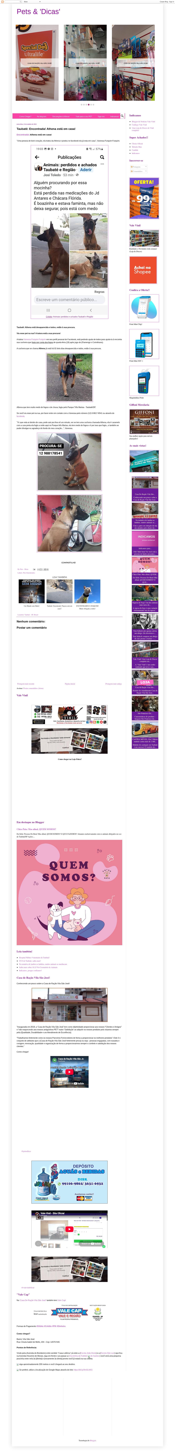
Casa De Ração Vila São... (145, 494)
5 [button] (91, 104)
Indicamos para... (145, 548)
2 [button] (84, 104)
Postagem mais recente (25, 683)
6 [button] (93, 104)
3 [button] (86, 104)
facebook (20, 416)
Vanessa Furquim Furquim (35, 339)
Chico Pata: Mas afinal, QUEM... (145, 574)
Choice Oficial (137, 143)
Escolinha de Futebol (78, 1356)
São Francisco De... (145, 713)
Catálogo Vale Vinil (139, 124)
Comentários (137, 171)
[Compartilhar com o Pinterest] (47, 569)
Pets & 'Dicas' (38, 11)
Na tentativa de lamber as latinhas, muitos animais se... (145, 521)
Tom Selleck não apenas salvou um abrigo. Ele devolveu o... (145, 632)
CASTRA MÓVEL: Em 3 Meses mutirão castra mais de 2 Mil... (145, 740)
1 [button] (81, 104)
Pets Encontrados (29, 573)
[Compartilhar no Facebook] (45, 569)
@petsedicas (26, 1151)
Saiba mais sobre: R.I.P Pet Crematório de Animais (38, 967)
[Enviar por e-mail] (38, 569)
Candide (135, 150)
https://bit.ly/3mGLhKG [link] (83, 1370)
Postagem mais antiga (113, 683)
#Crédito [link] (48, 1326)
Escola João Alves (88, 1353)
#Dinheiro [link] (61, 1326)
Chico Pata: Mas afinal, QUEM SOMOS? (36, 829)
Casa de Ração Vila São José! (40, 63)
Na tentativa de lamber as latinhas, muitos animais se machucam (43, 964)
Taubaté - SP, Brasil (31, 615)
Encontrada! (23, 135)
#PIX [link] (54, 1326)
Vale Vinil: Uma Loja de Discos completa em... (145, 660)
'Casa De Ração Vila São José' (33, 1300)
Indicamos (136, 153)
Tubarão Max (137, 147)
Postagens (136, 166)
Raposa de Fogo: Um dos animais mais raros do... (145, 603)
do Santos (94, 1356)
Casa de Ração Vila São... (145, 687)
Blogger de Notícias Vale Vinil (143, 121)
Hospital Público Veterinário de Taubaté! (34, 957)
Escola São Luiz (108, 1353)
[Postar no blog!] (41, 569)
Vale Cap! (62, 1300)
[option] (39, 63)
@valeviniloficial (27, 1287)
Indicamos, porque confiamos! (30, 970)
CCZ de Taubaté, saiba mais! (30, 961)
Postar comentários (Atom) (33, 688)
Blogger (93, 1440)
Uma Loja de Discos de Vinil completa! (143, 129)
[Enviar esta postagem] (34, 569)
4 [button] (89, 104)
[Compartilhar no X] (43, 569)
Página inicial (70, 683)
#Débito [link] (39, 1326)
